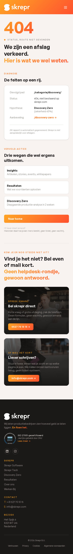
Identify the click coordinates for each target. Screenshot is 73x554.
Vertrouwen (13, 546)
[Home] (17, 7)
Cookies (36, 546)
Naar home (15, 218)
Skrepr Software (13, 465)
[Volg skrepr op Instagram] (15, 451)
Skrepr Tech (11, 470)
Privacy (25, 546)
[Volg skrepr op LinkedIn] (7, 451)
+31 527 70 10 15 (15, 501)
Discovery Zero (12, 474)
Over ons (9, 484)
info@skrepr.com (16, 506)
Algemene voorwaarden (54, 546)
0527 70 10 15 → (21, 326)
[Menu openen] (65, 7)
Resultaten (10, 479)
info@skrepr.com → (24, 378)
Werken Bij (10, 489)
